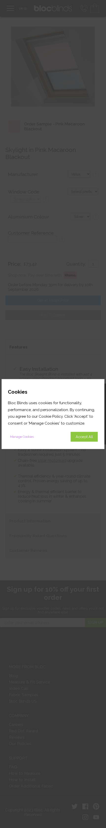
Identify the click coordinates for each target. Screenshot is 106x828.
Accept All (84, 436)
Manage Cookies (22, 436)
